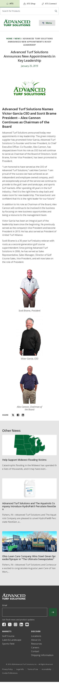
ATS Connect (50, 3)
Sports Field (8, 643)
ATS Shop (30, 3)
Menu (48, 22)
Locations (36, 636)
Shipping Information (42, 655)
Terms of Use (33, 669)
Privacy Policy (7, 669)
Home (9, 38)
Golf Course (8, 636)
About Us (36, 639)
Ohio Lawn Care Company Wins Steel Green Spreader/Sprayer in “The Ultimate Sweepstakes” (29, 558)
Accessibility (46, 669)
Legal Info (20, 669)
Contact (35, 651)
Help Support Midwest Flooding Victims (24, 459)
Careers (35, 647)
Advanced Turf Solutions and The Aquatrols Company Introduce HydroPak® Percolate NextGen (29, 506)
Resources (36, 643)
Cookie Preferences (9, 673)
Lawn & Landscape (11, 639)
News (18, 38)
